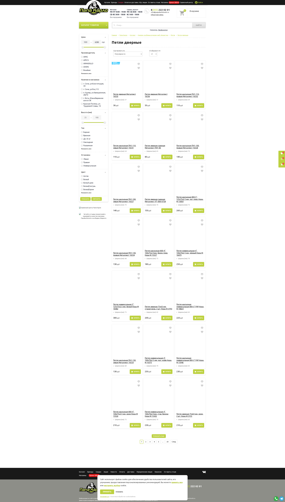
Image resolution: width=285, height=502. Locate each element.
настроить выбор (112, 485)
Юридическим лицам (144, 472)
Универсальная (89, 166)
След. (174, 442)
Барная (86, 132)
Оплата (122, 472)
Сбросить (96, 199)
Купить (136, 105)
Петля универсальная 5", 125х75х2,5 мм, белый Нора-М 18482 (126, 306)
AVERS (86, 67)
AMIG (85, 57)
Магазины (82, 475)
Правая (86, 162)
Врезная (86, 135)
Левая (86, 159)
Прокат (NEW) (174, 2)
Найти (199, 25)
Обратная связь (157, 15)
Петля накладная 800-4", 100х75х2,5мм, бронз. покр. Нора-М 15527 (156, 253)
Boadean (87, 70)
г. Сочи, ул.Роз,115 (91, 89)
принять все (177, 482)
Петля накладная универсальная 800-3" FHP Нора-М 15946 (190, 360)
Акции (106, 472)
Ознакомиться (104, 496)
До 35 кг (86, 139)
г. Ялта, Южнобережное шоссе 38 (93, 99)
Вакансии (158, 472)
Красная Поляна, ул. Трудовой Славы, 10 (92, 105)
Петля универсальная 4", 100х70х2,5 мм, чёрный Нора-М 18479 (189, 253)
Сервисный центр (186, 2)
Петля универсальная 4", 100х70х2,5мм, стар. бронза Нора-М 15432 (156, 414)
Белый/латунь (89, 186)
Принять (107, 492)
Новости (114, 472)
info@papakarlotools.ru (160, 12)
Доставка (130, 472)
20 (167, 442)
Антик (86, 176)
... (162, 442)
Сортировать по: (119, 50)
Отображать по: (155, 50)
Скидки (98, 472)
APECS (86, 60)
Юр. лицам (143, 2)
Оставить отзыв (154, 2)
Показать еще (158, 436)
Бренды (114, 2)
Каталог (107, 2)
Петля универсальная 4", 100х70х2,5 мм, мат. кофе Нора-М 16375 (158, 360)
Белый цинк (88, 183)
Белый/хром (88, 189)
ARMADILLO (88, 63)
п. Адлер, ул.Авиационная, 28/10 (94, 94)
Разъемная (88, 145)
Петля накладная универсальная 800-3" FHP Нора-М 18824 (190, 306)
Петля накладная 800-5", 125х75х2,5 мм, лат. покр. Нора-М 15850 (189, 199)
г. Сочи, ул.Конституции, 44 (93, 85)
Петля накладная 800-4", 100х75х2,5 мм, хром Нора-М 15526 (125, 414)
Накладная (88, 142)
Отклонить (119, 492)
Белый (86, 179)
